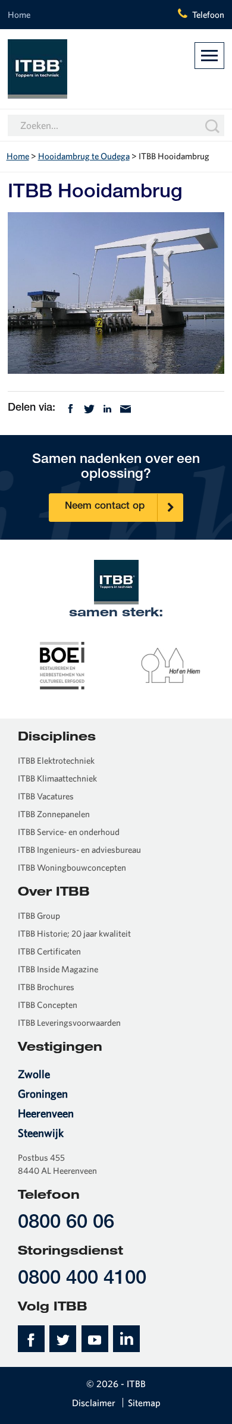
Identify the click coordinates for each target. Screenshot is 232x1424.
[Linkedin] (107, 407)
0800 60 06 (66, 1223)
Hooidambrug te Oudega (84, 156)
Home (19, 15)
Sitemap (144, 1402)
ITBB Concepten (47, 1005)
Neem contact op (105, 507)
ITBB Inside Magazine (58, 969)
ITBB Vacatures (46, 796)
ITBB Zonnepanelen (54, 814)
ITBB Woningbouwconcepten (72, 867)
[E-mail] (125, 407)
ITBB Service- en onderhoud (69, 832)
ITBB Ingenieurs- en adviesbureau (79, 850)
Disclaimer (93, 1402)
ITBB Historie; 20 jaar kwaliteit (74, 933)
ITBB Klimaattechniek (57, 778)
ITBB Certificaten (49, 951)
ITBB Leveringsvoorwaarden (69, 1022)
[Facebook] (70, 407)
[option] (62, 664)
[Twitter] (89, 407)
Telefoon (208, 15)
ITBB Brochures (46, 987)
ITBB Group (39, 916)
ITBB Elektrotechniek (56, 760)
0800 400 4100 (82, 1279)
